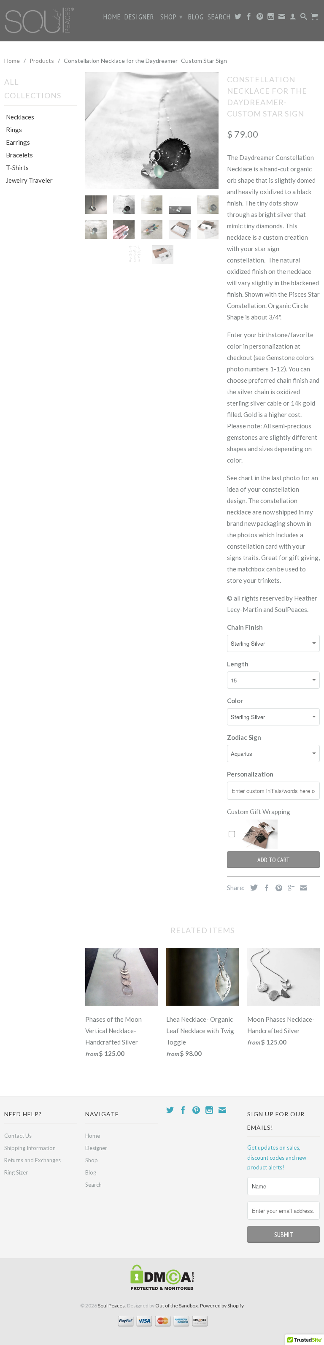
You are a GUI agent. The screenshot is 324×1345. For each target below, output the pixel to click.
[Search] (304, 18)
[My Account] (293, 18)
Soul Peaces (111, 1305)
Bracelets (19, 155)
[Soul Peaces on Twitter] (238, 18)
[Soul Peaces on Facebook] (249, 18)
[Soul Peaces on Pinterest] (260, 18)
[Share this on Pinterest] (276, 888)
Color (235, 700)
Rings (14, 129)
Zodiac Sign (244, 737)
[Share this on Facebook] (264, 888)
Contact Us (18, 1135)
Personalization (250, 774)
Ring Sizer (16, 1172)
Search (219, 17)
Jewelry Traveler (29, 180)
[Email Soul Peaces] (282, 18)
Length (237, 664)
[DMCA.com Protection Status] (162, 1288)
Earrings (18, 142)
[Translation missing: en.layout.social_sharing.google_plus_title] (289, 888)
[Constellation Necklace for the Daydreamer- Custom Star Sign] (152, 130)
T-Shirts (17, 167)
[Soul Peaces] (40, 20)
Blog (196, 17)
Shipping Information (30, 1148)
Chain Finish (245, 627)
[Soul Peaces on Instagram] (271, 18)
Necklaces (20, 117)
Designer (139, 17)
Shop (171, 17)
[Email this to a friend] (301, 888)
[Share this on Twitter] (252, 887)
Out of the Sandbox (176, 1305)
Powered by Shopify (222, 1305)
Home (112, 17)
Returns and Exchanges (32, 1160)
